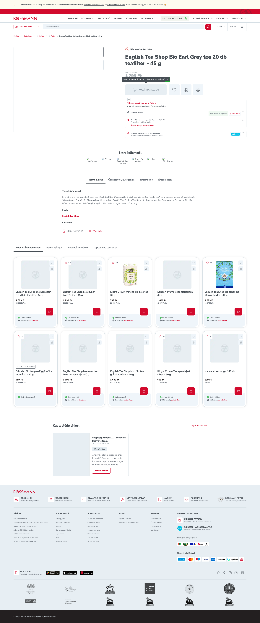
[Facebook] (224, 572)
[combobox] (123, 26)
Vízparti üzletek (93, 534)
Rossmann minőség (63, 522)
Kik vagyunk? (60, 519)
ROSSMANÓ (131, 18)
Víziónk (58, 526)
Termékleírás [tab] (96, 179)
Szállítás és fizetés (20, 519)
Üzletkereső (155, 530)
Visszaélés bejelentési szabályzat (26, 538)
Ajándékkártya (92, 526)
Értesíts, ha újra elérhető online (142, 125)
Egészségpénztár (93, 530)
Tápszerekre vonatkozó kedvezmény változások (31, 522)
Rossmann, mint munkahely (129, 522)
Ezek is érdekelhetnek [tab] (28, 247)
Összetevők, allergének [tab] (121, 179)
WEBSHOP (73, 18)
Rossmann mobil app (95, 519)
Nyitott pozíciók (125, 519)
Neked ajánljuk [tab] (54, 247)
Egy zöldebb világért (63, 530)
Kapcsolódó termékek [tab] (105, 247)
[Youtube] (236, 572)
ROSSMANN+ (87, 18)
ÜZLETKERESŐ (103, 18)
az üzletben (33, 320)
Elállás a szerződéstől (22, 534)
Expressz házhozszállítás (94, 4)
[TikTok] (218, 572)
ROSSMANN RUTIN (148, 18)
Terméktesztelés (93, 541)
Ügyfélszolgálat (156, 522)
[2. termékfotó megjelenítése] (108, 65)
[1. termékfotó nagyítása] (57, 90)
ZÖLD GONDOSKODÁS (172, 18)
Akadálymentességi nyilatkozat (25, 541)
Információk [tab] (146, 179)
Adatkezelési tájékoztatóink (23, 530)
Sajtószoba (60, 534)
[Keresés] (208, 27)
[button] (203, 18)
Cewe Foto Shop (93, 522)
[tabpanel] (130, 211)
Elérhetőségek (156, 519)
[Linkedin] (242, 572)
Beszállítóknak (156, 526)
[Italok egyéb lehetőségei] (46, 36)
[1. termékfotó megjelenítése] (108, 52)
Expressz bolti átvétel (116, 4)
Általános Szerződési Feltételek (25, 526)
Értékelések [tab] (164, 179)
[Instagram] (230, 572)
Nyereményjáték (61, 541)
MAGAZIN (117, 18)
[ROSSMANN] (24, 491)
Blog (57, 538)
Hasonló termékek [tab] (78, 247)
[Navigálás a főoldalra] (25, 18)
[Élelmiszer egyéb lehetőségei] (34, 36)
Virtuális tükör (92, 538)
